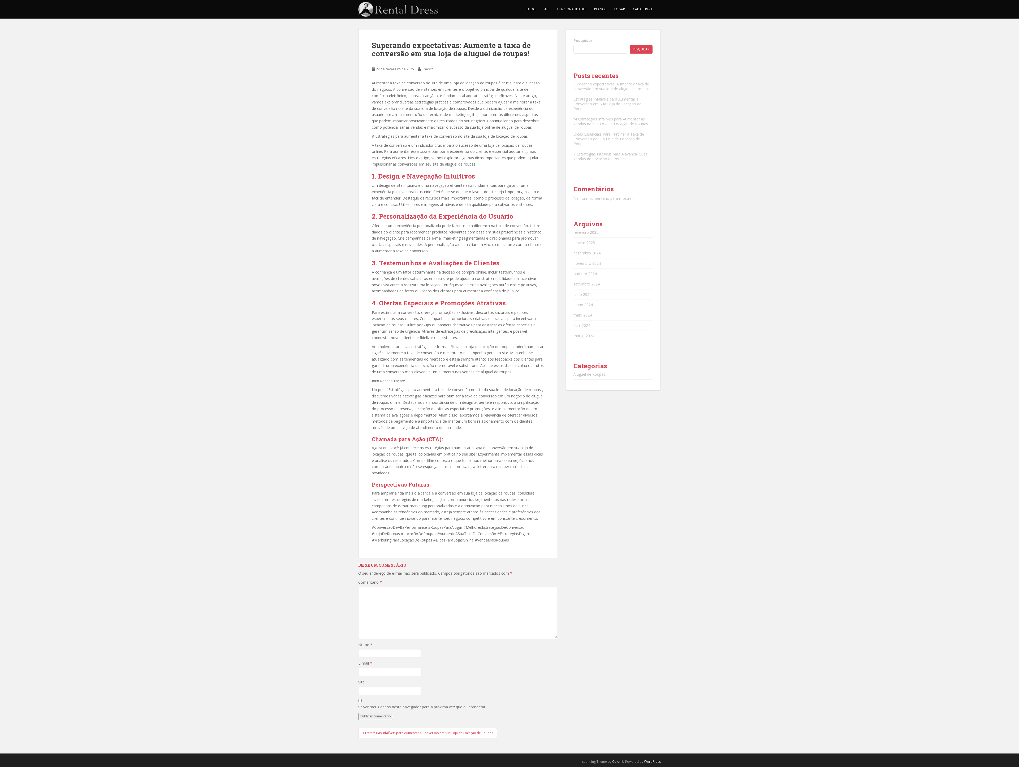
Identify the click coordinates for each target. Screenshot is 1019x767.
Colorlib (618, 761)
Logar (619, 9)
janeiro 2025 (584, 242)
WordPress (652, 761)
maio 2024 (582, 315)
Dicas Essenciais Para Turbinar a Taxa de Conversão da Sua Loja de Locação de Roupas (608, 139)
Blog (531, 9)
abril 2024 (581, 325)
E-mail (365, 663)
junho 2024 (583, 304)
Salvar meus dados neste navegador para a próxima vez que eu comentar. (422, 706)
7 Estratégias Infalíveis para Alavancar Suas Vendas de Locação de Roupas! (610, 156)
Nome (365, 644)
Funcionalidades (571, 9)
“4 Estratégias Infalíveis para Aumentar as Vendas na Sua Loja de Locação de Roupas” (611, 121)
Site (546, 9)
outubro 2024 (585, 273)
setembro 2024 (586, 284)
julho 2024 (582, 294)
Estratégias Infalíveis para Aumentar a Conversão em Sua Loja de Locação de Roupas (607, 104)
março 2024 (583, 335)
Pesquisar (582, 40)
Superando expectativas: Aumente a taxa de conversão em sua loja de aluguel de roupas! (611, 86)
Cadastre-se (643, 9)
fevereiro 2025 (585, 232)
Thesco (428, 69)
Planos (600, 9)
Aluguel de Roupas (589, 374)
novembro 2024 (587, 263)
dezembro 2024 (587, 252)
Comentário (370, 582)
